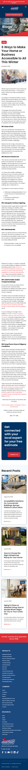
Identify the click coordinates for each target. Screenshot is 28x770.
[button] (2, 7)
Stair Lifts (4, 667)
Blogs (4, 42)
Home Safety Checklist (7, 732)
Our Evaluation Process (7, 724)
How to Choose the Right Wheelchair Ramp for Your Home (13, 555)
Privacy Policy (14, 766)
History (4, 696)
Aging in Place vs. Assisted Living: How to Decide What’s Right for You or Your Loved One (14, 609)
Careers (4, 694)
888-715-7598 (6, 1)
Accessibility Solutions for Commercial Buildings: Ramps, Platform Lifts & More (13, 504)
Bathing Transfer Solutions (8, 675)
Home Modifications (7, 681)
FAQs (3, 715)
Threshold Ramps (6, 662)
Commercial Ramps (7, 656)
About (3, 690)
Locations (4, 692)
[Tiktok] (17, 752)
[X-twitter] (5, 752)
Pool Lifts (4, 669)
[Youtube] (8, 752)
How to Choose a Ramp (7, 726)
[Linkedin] (14, 752)
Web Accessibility (5, 766)
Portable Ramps (6, 664)
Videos (4, 719)
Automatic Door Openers (8, 679)
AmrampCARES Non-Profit (8, 698)
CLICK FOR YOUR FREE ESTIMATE (18, 2)
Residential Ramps (6, 654)
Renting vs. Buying (6, 728)
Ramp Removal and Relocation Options (11, 730)
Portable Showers (6, 677)
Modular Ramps (6, 660)
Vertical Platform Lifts (7, 671)
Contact (4, 707)
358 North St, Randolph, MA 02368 (9, 746)
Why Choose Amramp (7, 702)
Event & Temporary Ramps (8, 658)
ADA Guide (4, 734)
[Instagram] (11, 752)
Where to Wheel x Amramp (8, 700)
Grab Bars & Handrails (7, 673)
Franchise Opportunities (8, 704)
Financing (4, 722)
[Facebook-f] (2, 752)
